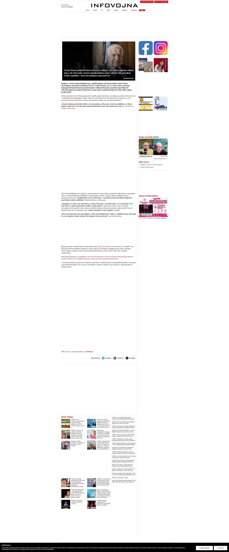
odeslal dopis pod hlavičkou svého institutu (107, 246)
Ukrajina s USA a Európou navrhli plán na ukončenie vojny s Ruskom (78, 444)
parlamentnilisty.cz (78, 351)
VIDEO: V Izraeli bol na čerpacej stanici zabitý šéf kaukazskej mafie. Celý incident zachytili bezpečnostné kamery (104, 482)
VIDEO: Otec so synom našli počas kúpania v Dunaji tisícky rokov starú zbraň (123, 422)
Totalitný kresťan (145, 156)
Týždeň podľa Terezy (147, 167)
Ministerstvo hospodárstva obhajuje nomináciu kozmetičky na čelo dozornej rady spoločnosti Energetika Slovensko (103, 434)
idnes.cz (68, 351)
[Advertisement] (114, 25)
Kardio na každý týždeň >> (161, 158)
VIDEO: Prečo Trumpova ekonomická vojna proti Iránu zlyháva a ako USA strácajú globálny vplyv (77, 422)
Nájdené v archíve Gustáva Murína (151, 164)
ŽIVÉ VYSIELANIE (161, 2)
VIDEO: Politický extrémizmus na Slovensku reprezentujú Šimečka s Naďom (103, 503)
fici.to (158, 218)
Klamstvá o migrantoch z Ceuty (120, 477)
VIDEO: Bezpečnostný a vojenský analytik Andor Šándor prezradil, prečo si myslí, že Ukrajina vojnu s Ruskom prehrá (78, 493)
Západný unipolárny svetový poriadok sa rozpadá (76, 502)
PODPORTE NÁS (147, 2)
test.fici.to (164, 218)
